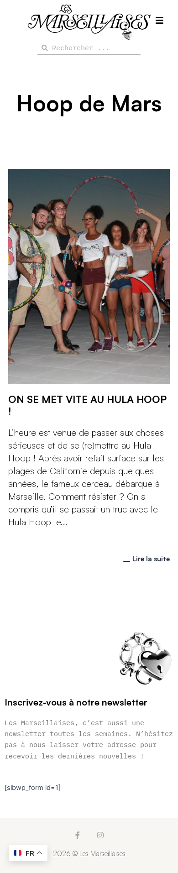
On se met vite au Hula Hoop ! (87, 405)
